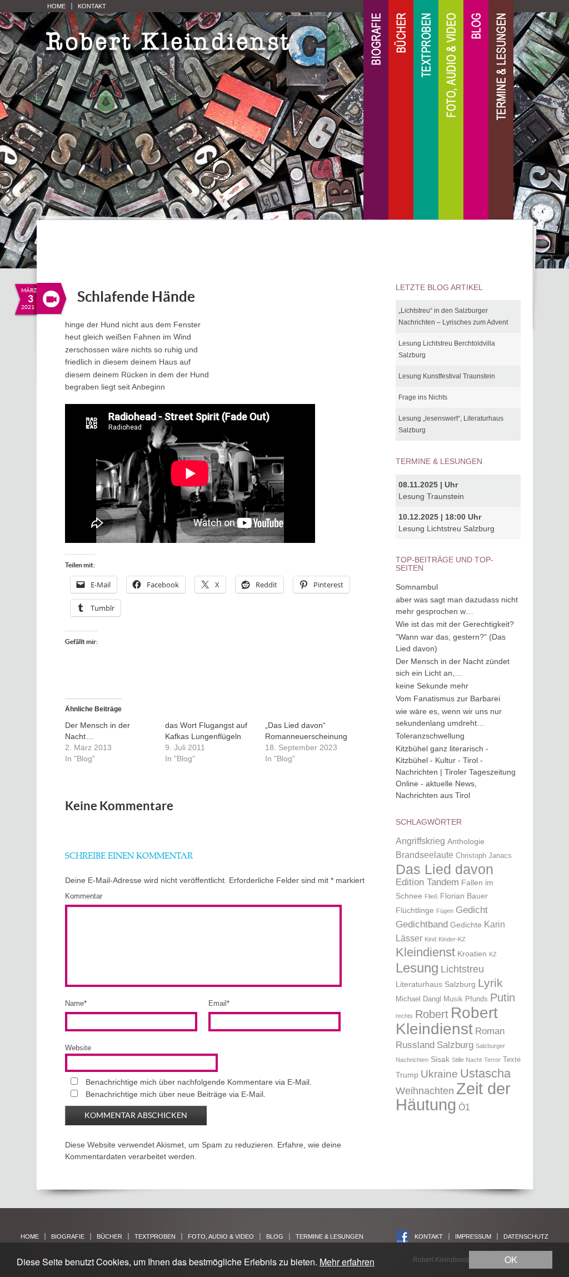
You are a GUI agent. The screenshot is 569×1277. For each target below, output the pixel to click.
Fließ (431, 896)
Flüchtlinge (415, 910)
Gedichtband (422, 924)
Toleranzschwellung (430, 735)
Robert (431, 1014)
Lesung (417, 967)
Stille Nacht (467, 1059)
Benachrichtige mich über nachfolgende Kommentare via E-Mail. (199, 1082)
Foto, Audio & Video (450, 110)
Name (76, 1003)
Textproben (425, 110)
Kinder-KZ (452, 939)
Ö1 (464, 1107)
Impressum (473, 1236)
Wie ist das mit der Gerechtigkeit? (455, 624)
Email (218, 1003)
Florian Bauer (464, 895)
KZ (493, 954)
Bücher (400, 110)
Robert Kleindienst (447, 1021)
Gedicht (472, 910)
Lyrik (490, 983)
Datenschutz (525, 1236)
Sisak (440, 1059)
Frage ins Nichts (422, 397)
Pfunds (476, 999)
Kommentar (83, 896)
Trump (407, 1074)
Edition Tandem (427, 882)
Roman (490, 1031)
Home (56, 6)
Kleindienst (425, 952)
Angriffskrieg (420, 841)
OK (511, 1259)
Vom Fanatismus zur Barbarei (448, 698)
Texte (512, 1060)
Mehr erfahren (347, 1261)
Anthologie (466, 841)
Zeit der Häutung (453, 1096)
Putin (502, 997)
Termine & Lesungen (500, 110)
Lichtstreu (462, 969)
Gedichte (466, 924)
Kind (430, 939)
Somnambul (417, 586)
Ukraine (439, 1074)
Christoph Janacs (484, 856)
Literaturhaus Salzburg (436, 984)
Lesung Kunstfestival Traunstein (446, 376)
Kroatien (472, 953)
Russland (415, 1045)
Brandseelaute (424, 855)
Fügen (444, 910)
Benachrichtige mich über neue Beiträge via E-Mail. (176, 1094)
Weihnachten (425, 1090)
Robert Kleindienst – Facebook (402, 1236)
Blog (475, 110)
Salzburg (455, 1045)
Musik (453, 999)
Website (78, 1048)
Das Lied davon (444, 869)
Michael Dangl (418, 999)
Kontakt (92, 6)
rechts (404, 1015)
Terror (492, 1059)
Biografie (375, 110)
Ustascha (485, 1073)
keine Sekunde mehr (432, 685)
